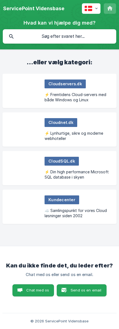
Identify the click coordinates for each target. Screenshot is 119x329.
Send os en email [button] (86, 290)
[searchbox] (59, 36)
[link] (59, 91)
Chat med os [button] (37, 290)
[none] (33, 8)
